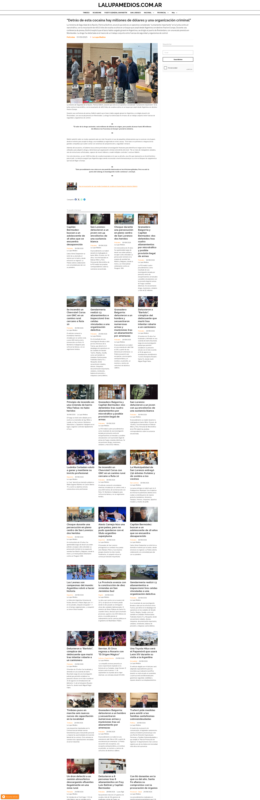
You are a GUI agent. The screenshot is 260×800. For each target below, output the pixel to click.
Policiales (71, 37)
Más (173, 12)
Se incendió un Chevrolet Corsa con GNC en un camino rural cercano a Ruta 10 (76, 316)
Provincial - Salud (136, 792)
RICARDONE (97, 12)
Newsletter (167, 44)
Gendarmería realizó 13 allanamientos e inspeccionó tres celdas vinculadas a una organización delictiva (143, 588)
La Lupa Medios (99, 37)
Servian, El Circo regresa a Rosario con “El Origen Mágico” (111, 651)
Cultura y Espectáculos (106, 658)
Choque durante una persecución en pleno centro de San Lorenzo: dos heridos (123, 233)
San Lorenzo (134, 483)
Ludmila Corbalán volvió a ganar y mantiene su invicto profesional (80, 470)
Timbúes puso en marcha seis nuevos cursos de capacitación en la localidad (80, 714)
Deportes (70, 477)
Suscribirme (178, 59)
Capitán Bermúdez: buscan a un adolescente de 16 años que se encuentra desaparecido (76, 236)
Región (100, 595)
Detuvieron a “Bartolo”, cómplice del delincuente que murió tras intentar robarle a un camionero (147, 318)
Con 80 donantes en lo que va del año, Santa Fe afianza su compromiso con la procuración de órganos (144, 782)
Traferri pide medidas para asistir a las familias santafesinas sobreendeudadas (142, 714)
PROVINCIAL (161, 12)
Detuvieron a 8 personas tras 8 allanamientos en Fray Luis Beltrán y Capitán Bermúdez (111, 782)
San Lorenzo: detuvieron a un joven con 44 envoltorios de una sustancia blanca (99, 234)
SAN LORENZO (135, 12)
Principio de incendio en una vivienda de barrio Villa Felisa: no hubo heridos (80, 406)
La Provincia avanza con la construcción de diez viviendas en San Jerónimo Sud (112, 586)
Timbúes (70, 723)
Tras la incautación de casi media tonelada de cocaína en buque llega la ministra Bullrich (108, 186)
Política (132, 723)
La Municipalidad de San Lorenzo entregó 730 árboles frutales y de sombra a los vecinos (142, 473)
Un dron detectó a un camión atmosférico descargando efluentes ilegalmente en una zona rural (80, 782)
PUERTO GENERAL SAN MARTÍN (116, 12)
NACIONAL (148, 12)
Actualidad (133, 661)
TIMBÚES (86, 12)
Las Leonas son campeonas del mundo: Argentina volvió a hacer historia (80, 586)
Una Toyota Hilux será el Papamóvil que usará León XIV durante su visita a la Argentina (143, 653)
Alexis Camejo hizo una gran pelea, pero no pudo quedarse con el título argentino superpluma (111, 530)
